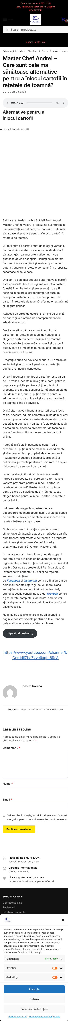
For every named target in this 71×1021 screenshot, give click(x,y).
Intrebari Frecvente (14, 912)
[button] (63, 920)
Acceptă (34, 989)
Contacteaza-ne (12, 902)
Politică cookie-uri (17, 1016)
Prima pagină (9, 51)
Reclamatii (9, 907)
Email (7, 799)
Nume (8, 783)
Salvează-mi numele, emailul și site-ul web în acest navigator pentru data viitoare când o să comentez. (37, 817)
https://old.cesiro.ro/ (20, 633)
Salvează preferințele (34, 1009)
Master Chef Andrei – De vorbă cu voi (39, 51)
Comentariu (11, 748)
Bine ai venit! (35, 10)
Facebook (13, 580)
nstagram (30, 580)
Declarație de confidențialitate (44, 1016)
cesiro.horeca (32, 686)
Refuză (34, 999)
